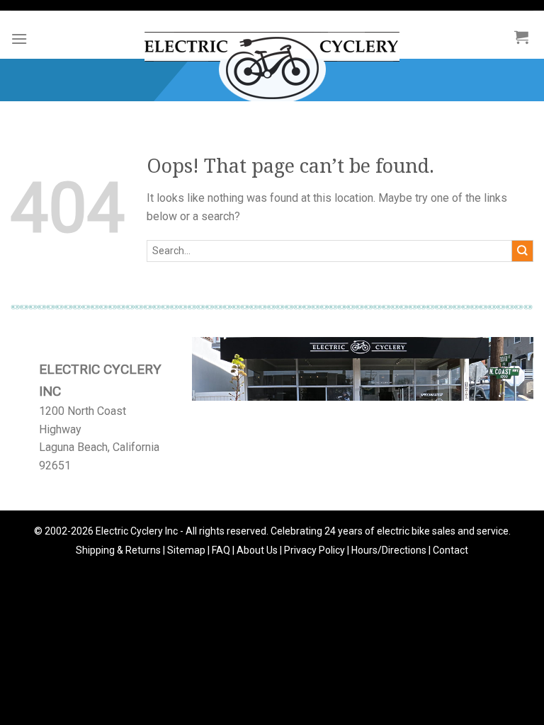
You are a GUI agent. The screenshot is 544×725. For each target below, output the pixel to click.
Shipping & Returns (118, 550)
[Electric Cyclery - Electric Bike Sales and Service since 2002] (272, 61)
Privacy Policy (314, 550)
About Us (257, 550)
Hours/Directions (388, 550)
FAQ (221, 550)
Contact (450, 550)
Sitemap (186, 550)
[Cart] (521, 36)
